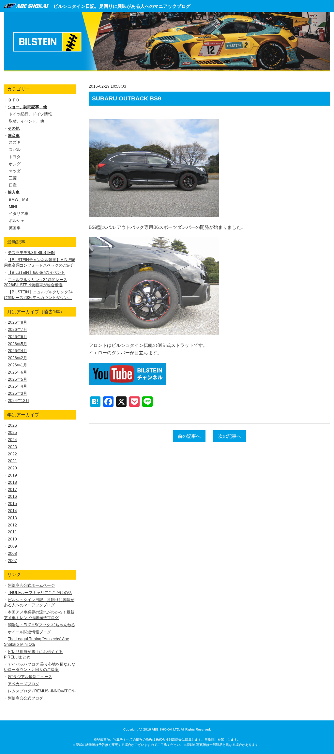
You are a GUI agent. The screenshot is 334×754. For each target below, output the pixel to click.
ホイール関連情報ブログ (29, 632)
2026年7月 (17, 329)
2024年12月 (18, 400)
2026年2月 (17, 358)
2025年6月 (17, 372)
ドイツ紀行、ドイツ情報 (30, 114)
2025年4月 (17, 386)
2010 (12, 539)
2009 (12, 546)
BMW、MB (18, 199)
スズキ (15, 142)
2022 (12, 454)
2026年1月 (17, 365)
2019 (12, 475)
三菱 (13, 178)
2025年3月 (17, 393)
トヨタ (15, 157)
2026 (12, 425)
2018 (12, 482)
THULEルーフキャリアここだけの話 (40, 592)
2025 (12, 432)
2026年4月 (17, 350)
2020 (12, 468)
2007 (12, 560)
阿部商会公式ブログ (25, 698)
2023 (12, 447)
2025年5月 (17, 379)
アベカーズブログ (23, 684)
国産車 (14, 135)
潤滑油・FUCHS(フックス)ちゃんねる (41, 625)
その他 (14, 128)
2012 (12, 525)
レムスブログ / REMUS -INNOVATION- (42, 691)
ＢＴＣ (14, 100)
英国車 (15, 228)
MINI (13, 206)
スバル (15, 149)
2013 (12, 518)
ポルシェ (16, 220)
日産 (13, 185)
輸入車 (14, 192)
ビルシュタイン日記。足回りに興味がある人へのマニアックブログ (121, 6)
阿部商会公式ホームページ (31, 585)
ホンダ (15, 164)
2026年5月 (17, 344)
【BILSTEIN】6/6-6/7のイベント (36, 272)
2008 (12, 553)
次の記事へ (229, 436)
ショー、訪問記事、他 (27, 107)
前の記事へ (189, 436)
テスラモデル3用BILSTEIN (31, 252)
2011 (12, 532)
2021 (12, 461)
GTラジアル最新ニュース (30, 676)
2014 (12, 511)
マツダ (15, 171)
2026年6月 (17, 336)
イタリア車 (18, 213)
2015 (12, 503)
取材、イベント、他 (26, 121)
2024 (12, 439)
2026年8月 (17, 322)
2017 (12, 489)
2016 (12, 496)
